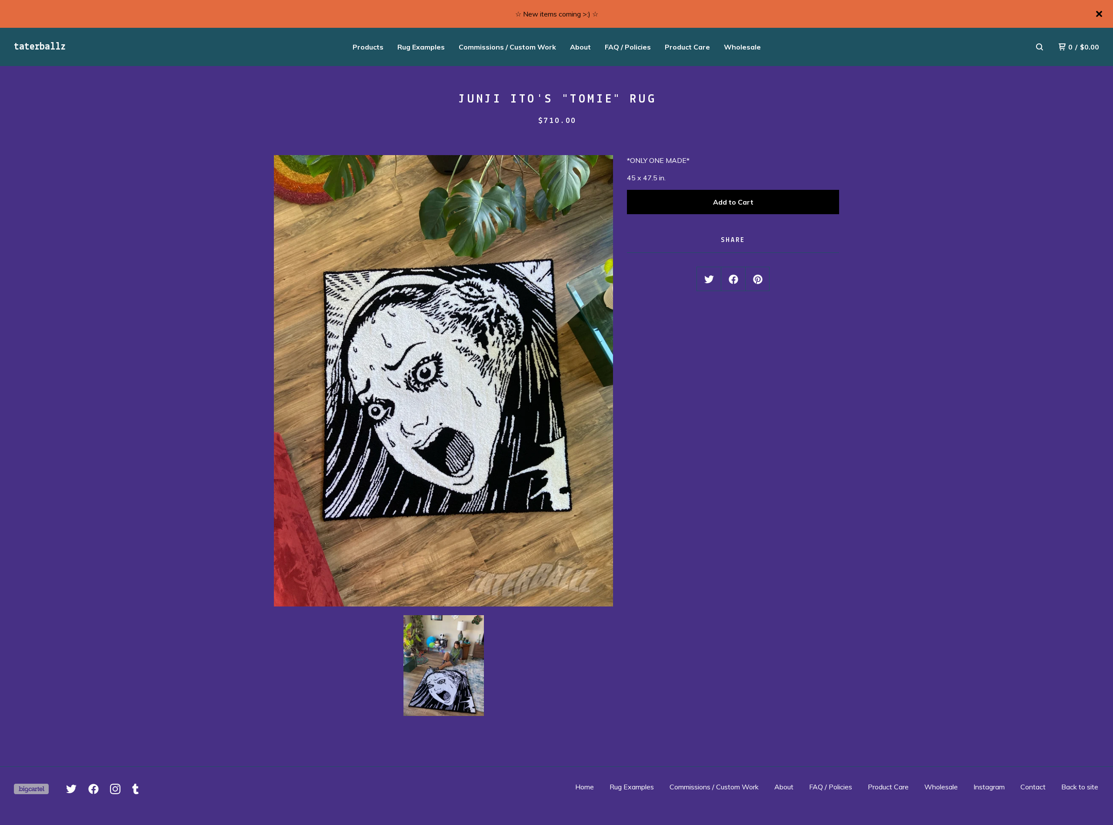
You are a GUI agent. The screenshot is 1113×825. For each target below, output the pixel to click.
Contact (1033, 786)
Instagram (989, 786)
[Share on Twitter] (709, 279)
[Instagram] (115, 789)
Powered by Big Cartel (31, 789)
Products (368, 47)
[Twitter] (71, 789)
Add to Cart (733, 202)
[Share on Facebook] (733, 279)
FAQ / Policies (628, 47)
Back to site (1079, 786)
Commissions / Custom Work (507, 47)
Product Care (687, 47)
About (580, 47)
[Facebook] (93, 789)
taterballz (40, 47)
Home (584, 786)
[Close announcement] (1099, 14)
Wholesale (742, 47)
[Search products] (1039, 47)
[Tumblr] (135, 789)
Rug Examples (421, 47)
